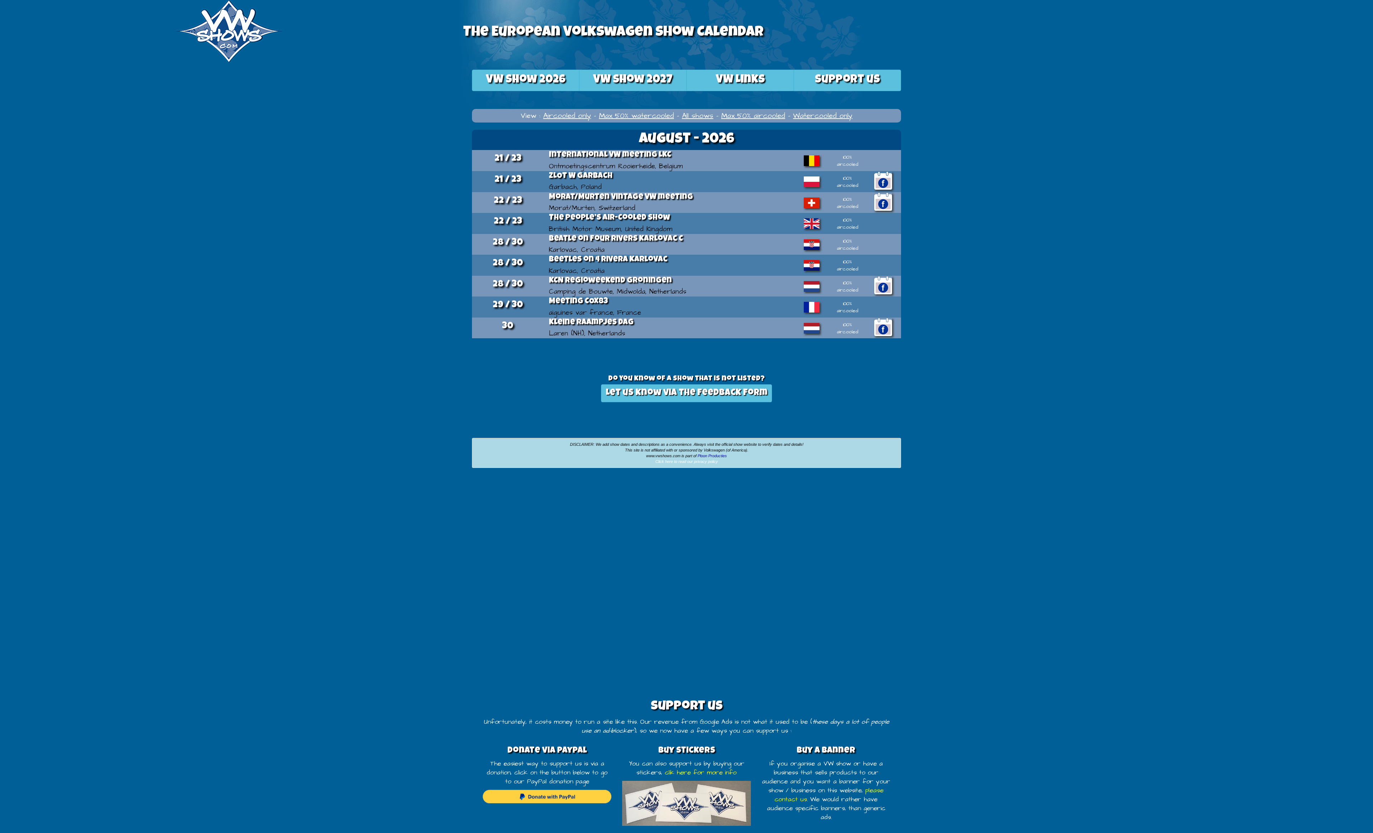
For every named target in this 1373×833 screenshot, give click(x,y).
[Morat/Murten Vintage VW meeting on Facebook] (883, 202)
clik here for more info (701, 772)
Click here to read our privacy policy (686, 461)
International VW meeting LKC (610, 155)
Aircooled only (567, 116)
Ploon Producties (712, 456)
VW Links (740, 80)
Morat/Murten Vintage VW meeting (621, 197)
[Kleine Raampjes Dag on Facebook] (883, 327)
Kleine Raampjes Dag (591, 323)
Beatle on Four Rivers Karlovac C (616, 239)
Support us (847, 80)
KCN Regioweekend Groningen (610, 281)
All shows (697, 116)
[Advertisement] (229, 527)
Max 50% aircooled (753, 116)
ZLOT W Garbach (580, 176)
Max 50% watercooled (636, 116)
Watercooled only (822, 116)
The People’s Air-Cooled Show (609, 218)
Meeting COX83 (578, 302)
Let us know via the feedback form (686, 393)
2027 (633, 80)
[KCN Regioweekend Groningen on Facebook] (883, 285)
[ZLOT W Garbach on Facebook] (883, 181)
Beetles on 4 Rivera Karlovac (608, 260)
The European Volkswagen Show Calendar (613, 33)
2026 (526, 80)
